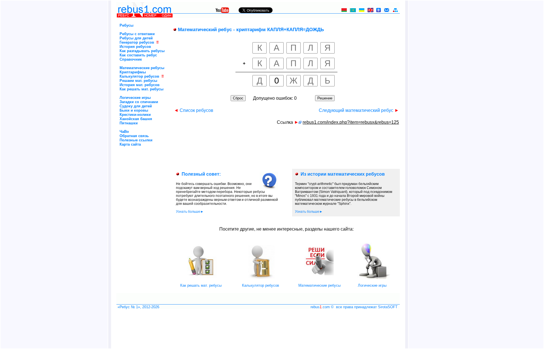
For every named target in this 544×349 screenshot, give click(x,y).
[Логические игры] (372, 278)
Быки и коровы (133, 110)
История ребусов (135, 46)
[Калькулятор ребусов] (260, 278)
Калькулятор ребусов (139, 76)
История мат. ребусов (139, 85)
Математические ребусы (142, 68)
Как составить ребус (138, 55)
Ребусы (126, 25)
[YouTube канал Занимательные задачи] (222, 11)
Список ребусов (193, 110)
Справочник (130, 59)
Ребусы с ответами (137, 34)
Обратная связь (134, 136)
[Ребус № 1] (144, 16)
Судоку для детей (135, 106)
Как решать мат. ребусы (141, 89)
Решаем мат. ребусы (138, 80)
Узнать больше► (190, 212)
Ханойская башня (135, 119)
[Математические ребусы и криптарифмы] (319, 278)
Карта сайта (130, 144)
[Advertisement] (135, 170)
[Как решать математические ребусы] (201, 278)
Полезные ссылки (136, 140)
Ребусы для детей (136, 38)
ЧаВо (124, 131)
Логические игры (135, 97)
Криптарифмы (132, 72)
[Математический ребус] (300, 122)
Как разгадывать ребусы (142, 51)
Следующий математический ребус (359, 110)
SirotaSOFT (388, 307)
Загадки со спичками (138, 102)
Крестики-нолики (135, 114)
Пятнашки (128, 123)
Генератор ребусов (136, 42)
